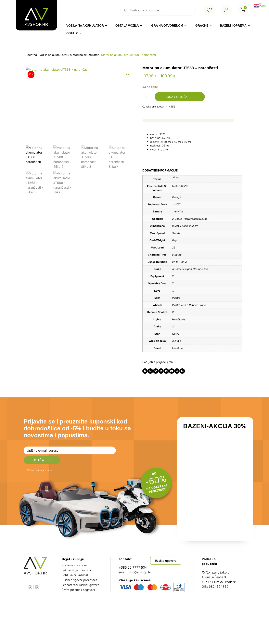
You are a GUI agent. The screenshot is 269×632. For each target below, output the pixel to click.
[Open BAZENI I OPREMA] (249, 25)
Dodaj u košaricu (180, 97)
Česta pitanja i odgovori (78, 590)
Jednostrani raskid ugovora (80, 585)
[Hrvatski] (256, 5)
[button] (145, 371)
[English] (262, 5)
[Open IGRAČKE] (210, 25)
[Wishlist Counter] (209, 10)
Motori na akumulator (84, 55)
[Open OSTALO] (81, 33)
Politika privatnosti (75, 575)
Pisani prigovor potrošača (79, 580)
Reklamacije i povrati (76, 570)
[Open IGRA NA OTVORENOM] (185, 25)
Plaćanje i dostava (74, 565)
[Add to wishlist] (127, 74)
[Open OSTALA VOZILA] (141, 25)
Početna (31, 55)
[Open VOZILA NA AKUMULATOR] (106, 25)
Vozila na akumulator (53, 55)
